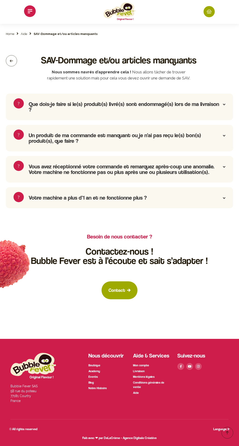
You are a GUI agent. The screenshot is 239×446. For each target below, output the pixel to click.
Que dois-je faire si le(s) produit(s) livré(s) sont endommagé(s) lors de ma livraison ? (124, 107)
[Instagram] (198, 366)
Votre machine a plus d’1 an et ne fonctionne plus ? (88, 197)
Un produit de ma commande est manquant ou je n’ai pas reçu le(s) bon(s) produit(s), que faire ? (115, 138)
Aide (24, 34)
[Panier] (209, 11)
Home (10, 34)
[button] (29, 12)
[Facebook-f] (180, 366)
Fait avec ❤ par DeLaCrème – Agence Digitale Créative (119, 438)
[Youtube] (189, 366)
